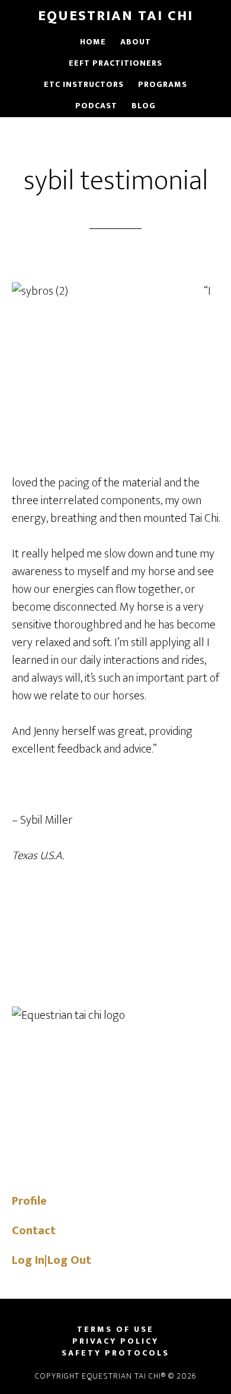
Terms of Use (115, 1329)
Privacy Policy (115, 1341)
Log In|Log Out (51, 1260)
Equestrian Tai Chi (115, 16)
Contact (34, 1231)
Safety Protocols (115, 1353)
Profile (29, 1201)
